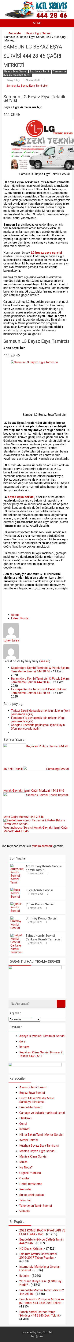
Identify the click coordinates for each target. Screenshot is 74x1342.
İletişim (24, 1047)
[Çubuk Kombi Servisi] (17, 911)
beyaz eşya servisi (21, 497)
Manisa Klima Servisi (33, 1156)
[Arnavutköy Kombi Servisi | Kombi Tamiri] (17, 882)
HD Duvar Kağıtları (31, 1248)
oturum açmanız (42, 846)
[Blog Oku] (37, 17)
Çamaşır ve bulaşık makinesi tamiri (42, 1113)
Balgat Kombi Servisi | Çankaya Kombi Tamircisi (43, 937)
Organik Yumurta (30, 1173)
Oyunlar (24, 1178)
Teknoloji (25, 1200)
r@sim (39, 1336)
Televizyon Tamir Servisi (35, 1206)
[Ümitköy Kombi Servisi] (17, 928)
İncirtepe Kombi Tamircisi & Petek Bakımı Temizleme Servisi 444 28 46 (38, 691)
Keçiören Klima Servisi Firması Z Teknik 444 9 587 (41, 1054)
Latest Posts (19, 618)
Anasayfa (14, 33)
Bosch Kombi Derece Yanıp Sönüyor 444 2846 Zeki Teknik (39, 1313)
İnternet (24, 1129)
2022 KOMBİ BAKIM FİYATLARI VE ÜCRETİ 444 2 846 (42, 1232)
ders (22, 1041)
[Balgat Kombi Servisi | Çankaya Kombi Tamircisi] (17, 952)
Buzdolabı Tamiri (40, 71)
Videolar (24, 1211)
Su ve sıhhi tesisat (31, 1195)
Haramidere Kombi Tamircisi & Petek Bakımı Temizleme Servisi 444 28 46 (40, 680)
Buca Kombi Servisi (39, 890)
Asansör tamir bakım (32, 1087)
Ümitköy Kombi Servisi (41, 918)
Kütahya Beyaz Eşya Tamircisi (39, 1145)
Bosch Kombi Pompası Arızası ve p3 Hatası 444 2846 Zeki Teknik (41, 1301)
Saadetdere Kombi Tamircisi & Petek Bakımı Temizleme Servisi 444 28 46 (40, 669)
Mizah (23, 1162)
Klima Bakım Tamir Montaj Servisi (41, 1134)
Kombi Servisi (28, 1140)
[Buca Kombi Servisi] (17, 896)
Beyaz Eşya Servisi (38, 33)
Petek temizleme (30, 1184)
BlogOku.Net (44, 1332)
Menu (37, 23)
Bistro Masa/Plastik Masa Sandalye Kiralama (36, 1100)
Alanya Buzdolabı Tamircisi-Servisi (42, 1036)
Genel (23, 1123)
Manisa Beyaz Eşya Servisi (37, 1151)
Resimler (25, 1189)
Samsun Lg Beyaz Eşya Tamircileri (27, 85)
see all (44, 661)
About (15, 615)
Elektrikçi (25, 1118)
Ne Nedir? (26, 1167)
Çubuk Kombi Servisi (40, 904)
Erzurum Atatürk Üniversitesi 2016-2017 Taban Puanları (38, 1255)
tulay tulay (13, 80)
